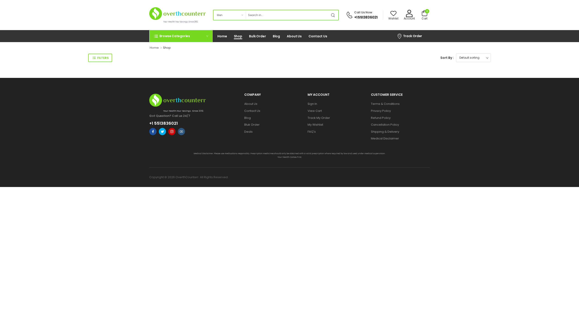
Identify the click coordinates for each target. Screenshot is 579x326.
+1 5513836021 (366, 17)
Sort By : (447, 57)
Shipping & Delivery (385, 131)
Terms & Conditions (385, 104)
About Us (294, 36)
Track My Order (319, 118)
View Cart (315, 111)
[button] (181, 36)
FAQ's (312, 131)
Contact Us (317, 36)
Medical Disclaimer (385, 138)
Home (222, 36)
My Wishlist (315, 124)
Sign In (312, 104)
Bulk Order (257, 36)
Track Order (412, 36)
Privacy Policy (381, 111)
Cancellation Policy (385, 124)
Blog (276, 36)
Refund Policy (381, 118)
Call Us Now (363, 12)
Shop (238, 36)
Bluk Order (252, 124)
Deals (248, 131)
